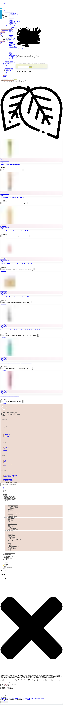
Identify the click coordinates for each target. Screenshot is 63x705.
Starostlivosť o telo (10, 65)
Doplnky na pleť (9, 61)
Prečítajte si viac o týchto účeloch (37, 698)
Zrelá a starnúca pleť (13, 32)
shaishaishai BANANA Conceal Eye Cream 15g (12, 197)
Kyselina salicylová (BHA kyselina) (16, 48)
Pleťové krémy (12, 16)
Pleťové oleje (11, 20)
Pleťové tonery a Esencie (13, 14)
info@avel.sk (7, 436)
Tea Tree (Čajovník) (13, 57)
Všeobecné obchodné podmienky (10, 475)
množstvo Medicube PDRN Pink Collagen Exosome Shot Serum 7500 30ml (16, 269)
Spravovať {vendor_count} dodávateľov (22, 698)
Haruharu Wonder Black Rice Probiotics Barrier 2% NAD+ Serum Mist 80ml (20, 330)
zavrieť (1, 572)
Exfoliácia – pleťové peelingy (14, 21)
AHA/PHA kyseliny (13, 40)
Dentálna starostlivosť (13, 24)
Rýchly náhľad (3, 159)
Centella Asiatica (12, 44)
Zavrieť (1, 162)
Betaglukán (11, 43)
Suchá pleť (11, 28)
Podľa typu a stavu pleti (11, 25)
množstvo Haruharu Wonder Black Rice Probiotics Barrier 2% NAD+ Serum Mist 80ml (19, 335)
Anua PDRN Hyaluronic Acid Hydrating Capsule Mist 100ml (16, 363)
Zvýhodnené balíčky (8, 463)
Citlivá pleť (11, 29)
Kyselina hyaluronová (13, 47)
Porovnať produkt (3, 158)
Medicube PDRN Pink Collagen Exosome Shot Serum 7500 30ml (16, 263)
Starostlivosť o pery (12, 23)
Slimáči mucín (11, 56)
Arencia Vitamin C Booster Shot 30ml (10, 164)
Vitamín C (11, 58)
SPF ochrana (8, 66)
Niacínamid (11, 49)
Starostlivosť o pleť (10, 12)
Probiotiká (11, 54)
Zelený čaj (11, 59)
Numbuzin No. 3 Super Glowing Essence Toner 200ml (14, 230)
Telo (5, 461)
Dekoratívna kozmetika (10, 62)
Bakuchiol (11, 42)
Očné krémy (11, 18)
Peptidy (10, 53)
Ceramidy (11, 45)
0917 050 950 (7, 434)
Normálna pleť (11, 27)
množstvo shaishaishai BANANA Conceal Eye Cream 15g (13, 203)
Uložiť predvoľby (20, 699)
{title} (1, 700)
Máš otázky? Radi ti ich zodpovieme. (9, 0)
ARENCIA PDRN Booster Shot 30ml (9, 396)
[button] (31, 628)
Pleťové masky (12, 22)
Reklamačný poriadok (8, 479)
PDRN (10, 52)
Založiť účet (2, 581)
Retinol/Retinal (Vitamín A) (14, 55)
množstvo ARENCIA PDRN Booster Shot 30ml (11, 401)
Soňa (7, 71)
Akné (10, 33)
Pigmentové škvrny (12, 37)
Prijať (2, 699)
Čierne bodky (11, 35)
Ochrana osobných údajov (9, 477)
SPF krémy (11, 19)
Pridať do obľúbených (4, 161)
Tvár (5, 460)
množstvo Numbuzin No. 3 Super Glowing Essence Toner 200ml (14, 236)
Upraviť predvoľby (12, 699)
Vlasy (5, 462)
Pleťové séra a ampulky (13, 15)
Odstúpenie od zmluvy (8, 480)
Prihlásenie (5, 568)
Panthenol (11, 51)
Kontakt (5, 450)
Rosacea (10, 36)
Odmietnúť (6, 699)
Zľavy (5, 465)
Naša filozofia (6, 447)
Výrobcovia (6, 448)
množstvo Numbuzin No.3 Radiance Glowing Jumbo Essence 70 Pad (15, 302)
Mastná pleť (11, 31)
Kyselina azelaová (12, 46)
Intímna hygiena (9, 68)
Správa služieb (11, 698)
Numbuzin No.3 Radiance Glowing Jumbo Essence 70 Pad (15, 296)
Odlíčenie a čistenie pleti (13, 13)
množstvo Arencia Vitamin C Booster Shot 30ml (11, 169)
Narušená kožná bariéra (13, 38)
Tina (7, 72)
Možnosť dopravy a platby (9, 476)
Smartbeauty (8, 70)
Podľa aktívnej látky (10, 39)
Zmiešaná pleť (11, 30)
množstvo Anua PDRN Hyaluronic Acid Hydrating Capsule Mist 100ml (16, 368)
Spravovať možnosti (4, 698)
